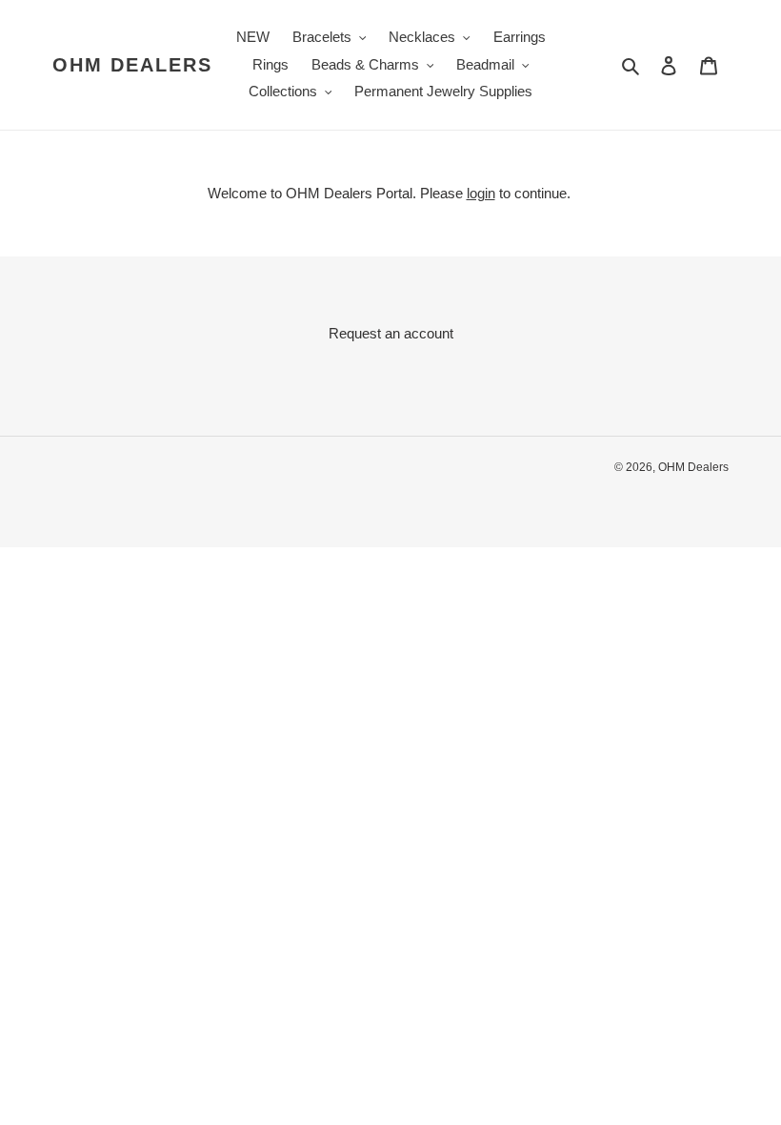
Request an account (391, 333)
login (481, 193)
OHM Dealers (132, 64)
